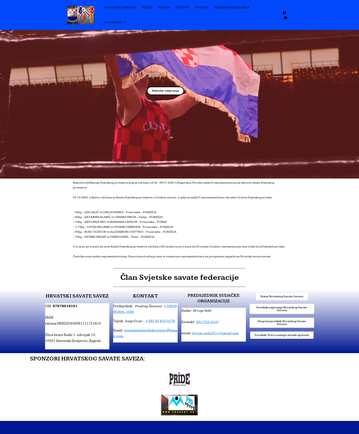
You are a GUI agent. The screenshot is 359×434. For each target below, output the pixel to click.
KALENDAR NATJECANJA (231, 7)
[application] (124, 22)
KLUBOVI (202, 7)
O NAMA (164, 7)
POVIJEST (183, 7)
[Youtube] (285, 17)
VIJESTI (147, 7)
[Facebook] (284, 12)
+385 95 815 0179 (160, 321)
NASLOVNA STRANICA (120, 7)
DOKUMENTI (113, 22)
